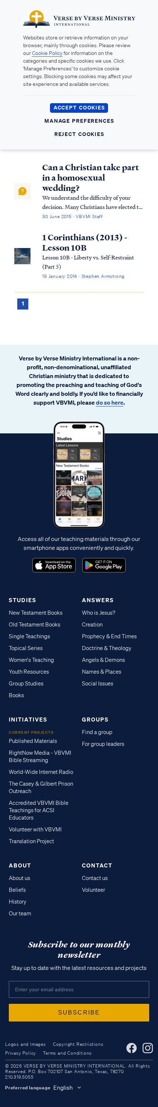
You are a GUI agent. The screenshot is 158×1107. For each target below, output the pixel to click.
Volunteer (93, 890)
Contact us (95, 878)
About (20, 865)
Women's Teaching (31, 660)
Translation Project (31, 841)
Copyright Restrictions (78, 1044)
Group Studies (26, 683)
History (17, 901)
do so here (109, 402)
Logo (54, 565)
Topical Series (26, 648)
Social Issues (97, 683)
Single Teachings (29, 636)
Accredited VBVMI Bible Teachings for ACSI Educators (38, 810)
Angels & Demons (103, 660)
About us (19, 878)
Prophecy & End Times (109, 636)
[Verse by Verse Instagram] (148, 1048)
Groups (95, 719)
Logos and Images (25, 1044)
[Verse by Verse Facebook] (131, 1048)
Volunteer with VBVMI (35, 829)
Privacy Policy (20, 1053)
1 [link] (23, 303)
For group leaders (103, 744)
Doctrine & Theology (107, 648)
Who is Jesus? (98, 613)
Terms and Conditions (67, 1053)
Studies (22, 600)
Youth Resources (29, 671)
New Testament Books (35, 613)
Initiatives (28, 719)
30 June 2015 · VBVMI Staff (72, 216)
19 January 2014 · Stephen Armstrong (83, 276)
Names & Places (101, 671)
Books (16, 695)
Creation (92, 624)
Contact (97, 865)
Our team (20, 913)
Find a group (97, 732)
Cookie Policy (47, 53)
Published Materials (33, 741)
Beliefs (17, 890)
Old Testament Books (34, 624)
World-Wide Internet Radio (41, 772)
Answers (98, 600)
